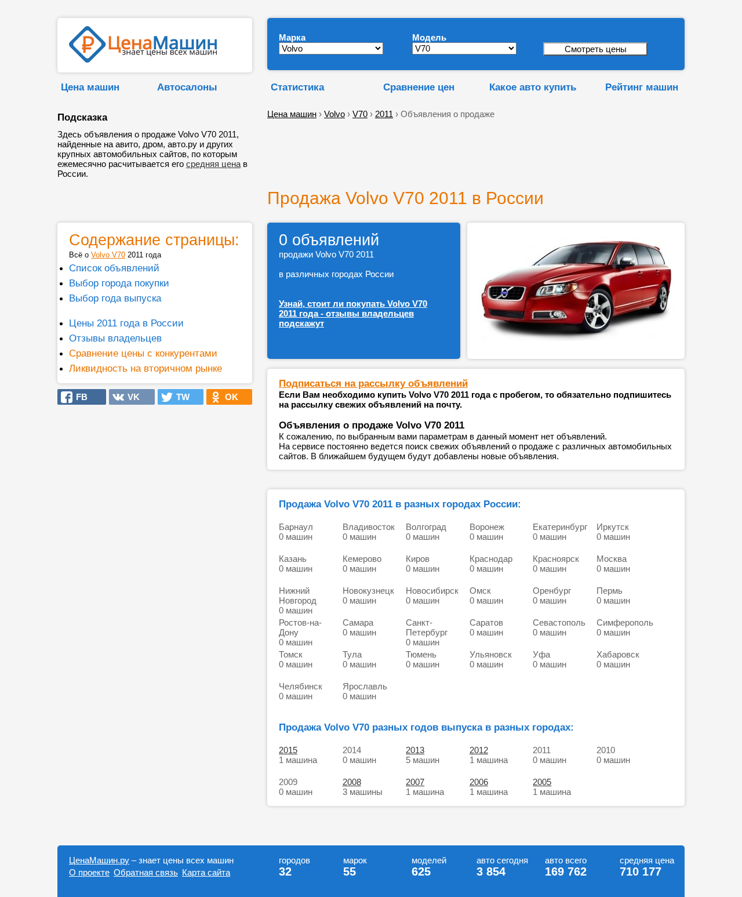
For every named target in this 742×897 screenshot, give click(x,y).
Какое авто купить (532, 87)
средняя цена (213, 164)
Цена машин (90, 87)
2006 (479, 782)
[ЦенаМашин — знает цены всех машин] (143, 59)
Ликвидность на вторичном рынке (145, 368)
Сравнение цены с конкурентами (143, 353)
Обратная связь (146, 872)
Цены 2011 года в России (126, 323)
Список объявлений (114, 268)
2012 (479, 750)
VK (130, 397)
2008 (352, 782)
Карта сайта (206, 872)
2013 (415, 750)
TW (179, 397)
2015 (288, 750)
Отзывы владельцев (115, 338)
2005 (542, 782)
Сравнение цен (418, 87)
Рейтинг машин (641, 87)
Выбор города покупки (119, 283)
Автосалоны (187, 87)
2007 (415, 782)
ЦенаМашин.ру (99, 860)
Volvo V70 (108, 254)
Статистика (297, 87)
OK (228, 397)
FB (78, 397)
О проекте (89, 872)
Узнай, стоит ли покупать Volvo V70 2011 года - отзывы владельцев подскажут (353, 313)
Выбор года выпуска (115, 298)
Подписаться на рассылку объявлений (373, 383)
